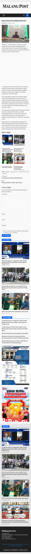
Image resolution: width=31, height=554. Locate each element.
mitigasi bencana (22, 171)
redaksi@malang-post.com (10, 538)
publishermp (4, 23)
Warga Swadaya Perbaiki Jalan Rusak (12, 181)
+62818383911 (8, 537)
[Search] (23, 15)
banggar (7, 171)
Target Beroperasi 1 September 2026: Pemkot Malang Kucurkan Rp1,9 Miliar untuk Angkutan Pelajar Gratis (15, 250)
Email (3, 219)
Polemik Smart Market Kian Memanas (12, 177)
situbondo (4, 173)
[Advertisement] (15, 69)
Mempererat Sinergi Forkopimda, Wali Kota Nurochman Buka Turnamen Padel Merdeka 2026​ (15, 510)
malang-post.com (14, 171)
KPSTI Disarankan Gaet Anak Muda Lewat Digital (15, 301)
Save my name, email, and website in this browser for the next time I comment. (15, 231)
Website (4, 225)
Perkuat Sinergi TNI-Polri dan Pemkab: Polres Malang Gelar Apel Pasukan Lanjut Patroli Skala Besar (15, 276)
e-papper (27, 15)
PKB (28, 171)
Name (4, 214)
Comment (4, 194)
